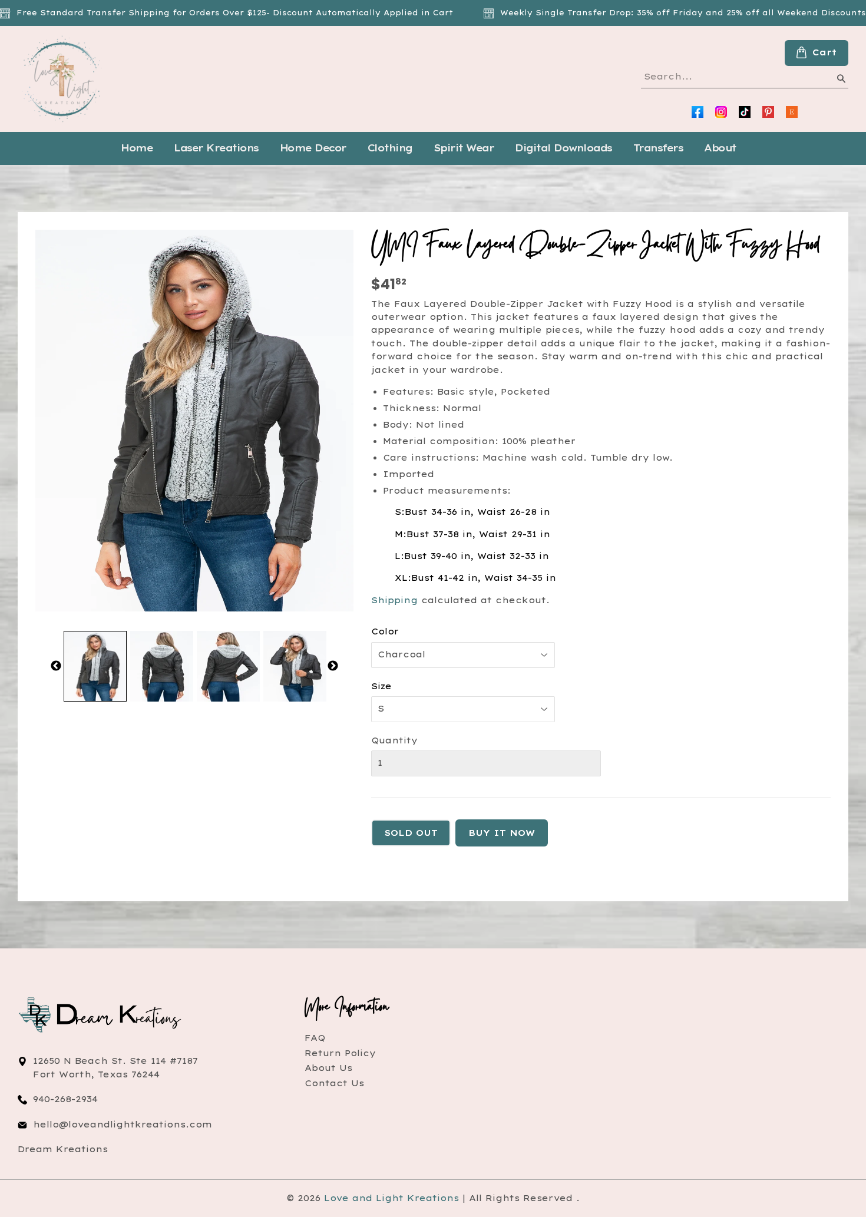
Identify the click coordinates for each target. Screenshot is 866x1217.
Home (137, 148)
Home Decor (313, 148)
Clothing (390, 148)
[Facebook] (697, 112)
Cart (824, 52)
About (720, 148)
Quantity (394, 740)
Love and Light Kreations (391, 1198)
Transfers (658, 148)
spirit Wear (464, 148)
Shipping (394, 600)
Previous (56, 666)
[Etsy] (792, 112)
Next (333, 666)
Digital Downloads (563, 148)
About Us (328, 1068)
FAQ (315, 1038)
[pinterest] (768, 112)
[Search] (840, 80)
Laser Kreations (216, 148)
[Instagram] (721, 112)
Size (381, 686)
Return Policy (340, 1053)
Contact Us (334, 1083)
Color (385, 631)
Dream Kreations (63, 1149)
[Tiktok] (745, 112)
